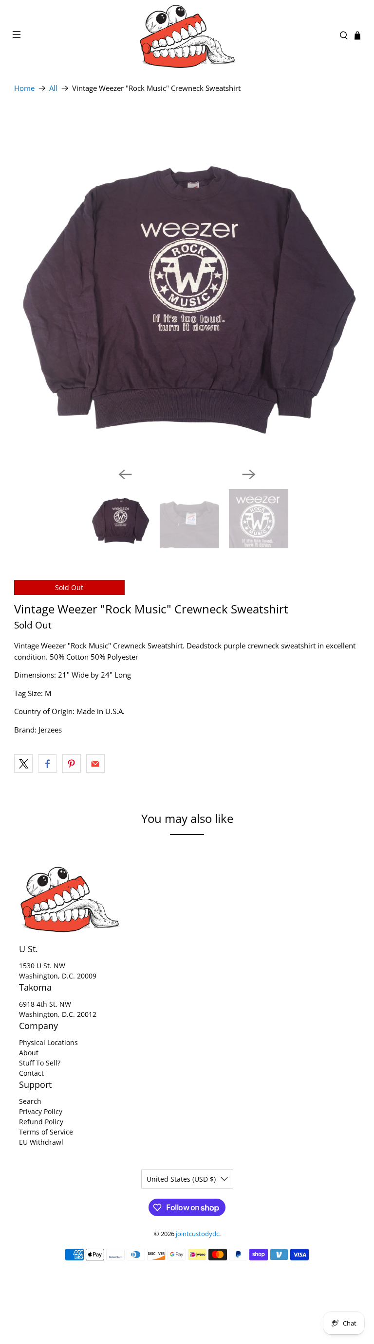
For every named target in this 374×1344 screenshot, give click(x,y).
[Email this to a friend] (95, 763)
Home (24, 88)
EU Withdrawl (41, 1142)
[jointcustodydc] (187, 35)
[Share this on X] (23, 763)
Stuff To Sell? (39, 1062)
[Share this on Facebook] (47, 763)
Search (30, 1101)
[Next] (249, 474)
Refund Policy (41, 1121)
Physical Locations (48, 1042)
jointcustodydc (197, 1234)
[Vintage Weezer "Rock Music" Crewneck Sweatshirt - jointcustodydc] (187, 287)
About (28, 1052)
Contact (31, 1073)
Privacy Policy (40, 1111)
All (53, 88)
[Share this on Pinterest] (71, 763)
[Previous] (125, 474)
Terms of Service (46, 1131)
